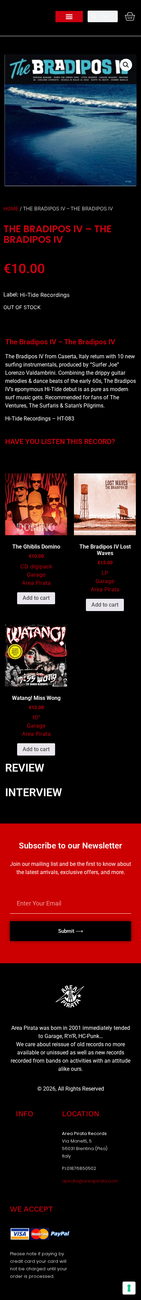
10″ (36, 717)
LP (105, 572)
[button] (69, 16)
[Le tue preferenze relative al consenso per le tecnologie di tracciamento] (129, 1288)
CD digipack (36, 566)
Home (10, 209)
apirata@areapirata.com (90, 1181)
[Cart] (129, 16)
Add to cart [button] (36, 598)
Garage (36, 574)
